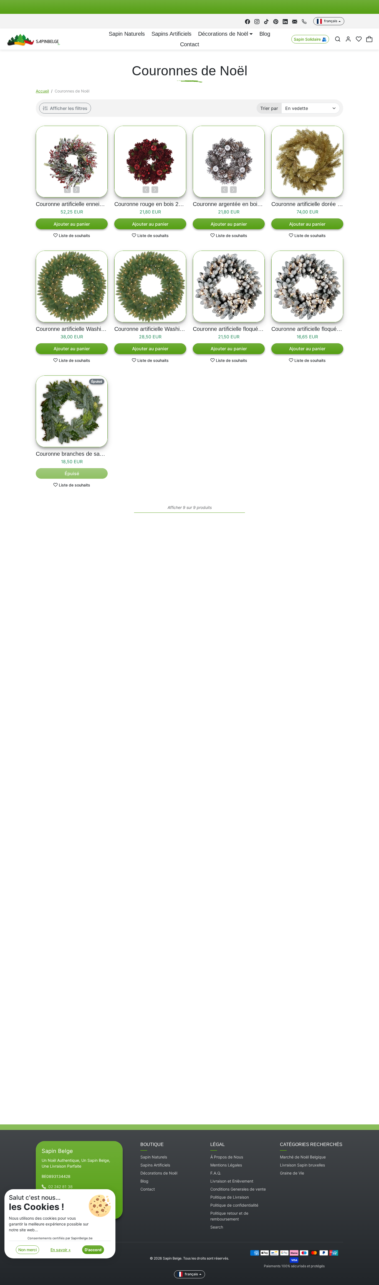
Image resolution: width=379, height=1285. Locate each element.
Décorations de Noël (158, 1173)
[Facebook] (247, 21)
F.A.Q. (215, 1173)
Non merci (27, 1249)
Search (216, 1227)
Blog (264, 34)
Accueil (42, 91)
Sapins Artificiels (171, 34)
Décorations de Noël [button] (223, 34)
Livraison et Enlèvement (231, 1181)
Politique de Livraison (229, 1197)
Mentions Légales (226, 1165)
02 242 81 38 (60, 1186)
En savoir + (60, 1249)
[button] (337, 39)
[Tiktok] (266, 21)
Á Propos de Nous (226, 1157)
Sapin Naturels (127, 34)
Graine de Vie (292, 1173)
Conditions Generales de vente (238, 1189)
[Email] (294, 21)
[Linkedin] (285, 21)
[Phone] (304, 21)
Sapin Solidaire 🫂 (310, 39)
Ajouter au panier (72, 224)
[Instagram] (257, 21)
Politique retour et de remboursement (229, 1216)
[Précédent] (67, 189)
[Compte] (348, 39)
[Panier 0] (369, 39)
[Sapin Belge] (32, 38)
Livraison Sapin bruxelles (302, 1165)
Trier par (269, 108)
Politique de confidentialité (234, 1205)
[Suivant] (76, 189)
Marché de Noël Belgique (303, 1157)
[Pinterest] (276, 21)
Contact (189, 44)
